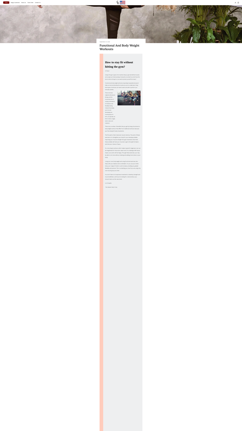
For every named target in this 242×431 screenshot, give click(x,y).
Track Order (30, 2)
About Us (23, 2)
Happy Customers (15, 2)
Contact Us (38, 2)
